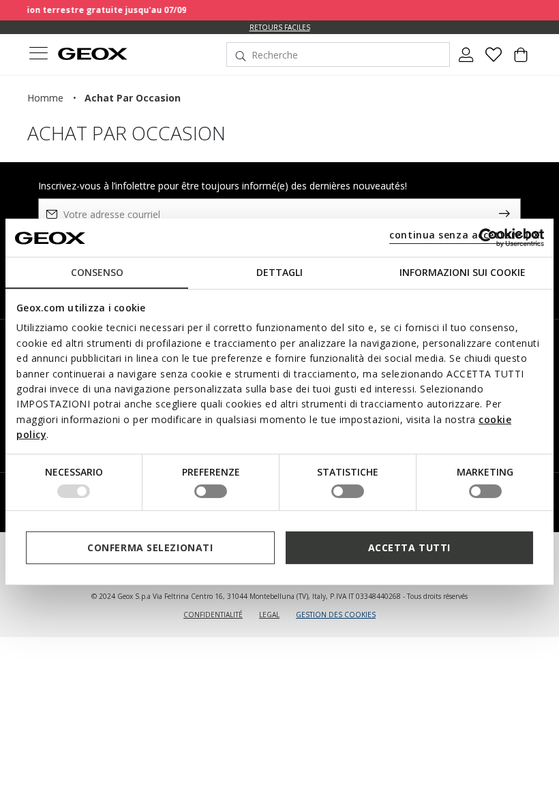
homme (45, 97)
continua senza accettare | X (464, 234)
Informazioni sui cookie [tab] (462, 272)
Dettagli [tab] (279, 272)
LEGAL (269, 614)
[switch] (210, 491)
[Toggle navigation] (38, 55)
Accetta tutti (409, 547)
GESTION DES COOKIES (336, 614)
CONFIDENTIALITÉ (213, 614)
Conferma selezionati (150, 547)
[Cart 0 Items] (521, 60)
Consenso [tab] (97, 272)
